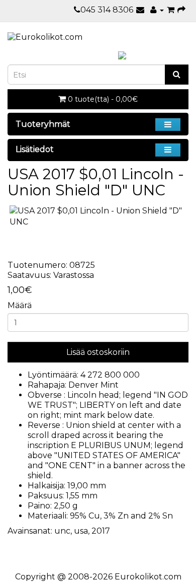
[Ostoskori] (170, 10)
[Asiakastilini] (157, 10)
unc (62, 531)
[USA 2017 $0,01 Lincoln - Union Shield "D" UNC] (98, 217)
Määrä (20, 305)
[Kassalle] (181, 10)
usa (81, 531)
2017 (100, 531)
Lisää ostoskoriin (98, 352)
